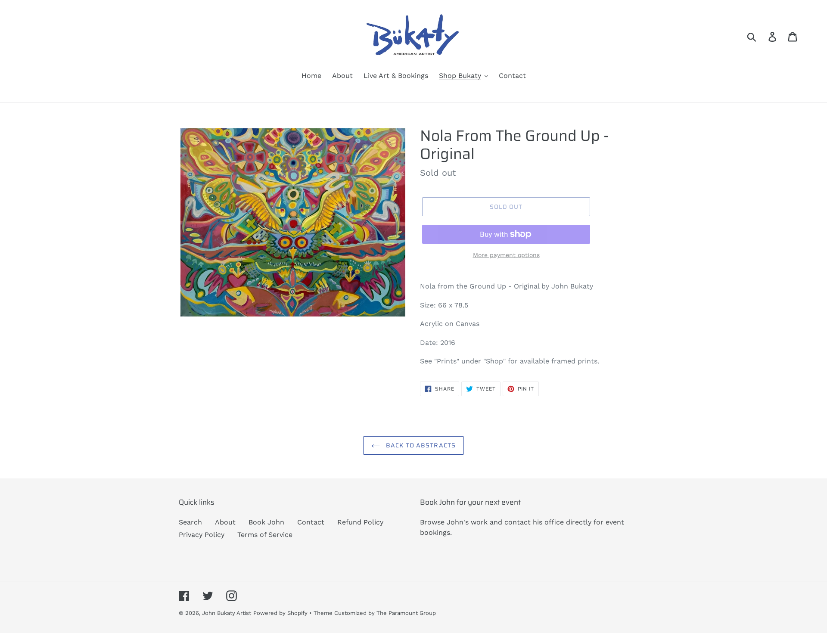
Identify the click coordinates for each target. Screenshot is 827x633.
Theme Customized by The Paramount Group (375, 613)
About (225, 522)
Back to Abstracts (420, 445)
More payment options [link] (506, 254)
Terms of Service (264, 535)
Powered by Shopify (280, 613)
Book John (266, 522)
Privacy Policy (201, 535)
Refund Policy (360, 522)
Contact (310, 522)
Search (190, 522)
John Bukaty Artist (226, 613)
